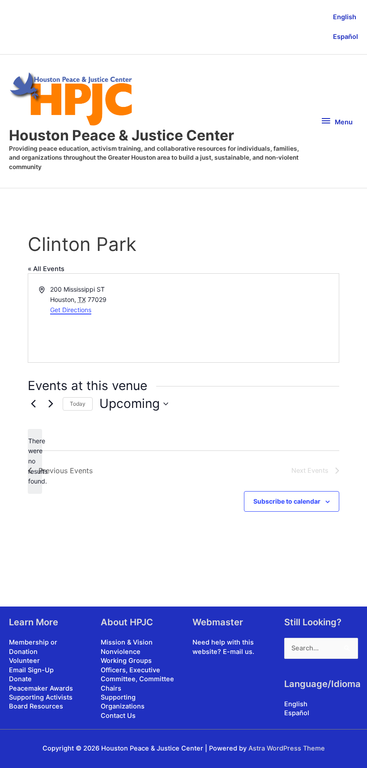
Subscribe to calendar (286, 501)
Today (77, 403)
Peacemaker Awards (41, 688)
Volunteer (24, 661)
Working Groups (126, 661)
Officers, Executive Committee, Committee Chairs (137, 679)
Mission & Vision (127, 642)
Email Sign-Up (31, 670)
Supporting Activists (41, 697)
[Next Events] (50, 404)
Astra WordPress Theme (286, 748)
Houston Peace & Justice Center (121, 135)
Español (345, 37)
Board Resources (36, 706)
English (344, 17)
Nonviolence (121, 652)
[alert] (35, 461)
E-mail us (237, 652)
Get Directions (70, 310)
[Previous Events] (33, 404)
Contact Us (118, 716)
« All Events (46, 269)
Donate (20, 679)
